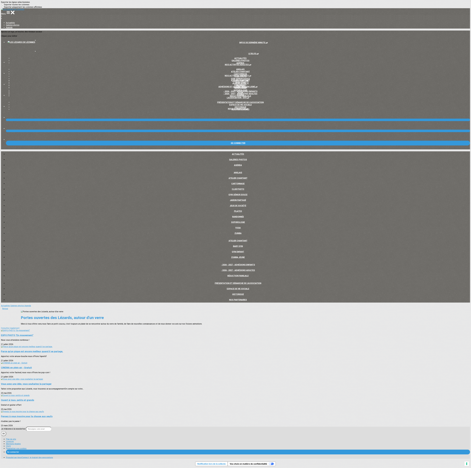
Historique (240, 107)
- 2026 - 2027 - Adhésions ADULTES (240, 94)
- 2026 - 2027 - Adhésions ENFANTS (240, 91)
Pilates (238, 211)
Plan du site (11, 439)
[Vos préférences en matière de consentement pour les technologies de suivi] (466, 463)
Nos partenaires (238, 300)
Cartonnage (240, 74)
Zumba (238, 233)
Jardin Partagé (238, 200)
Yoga (238, 228)
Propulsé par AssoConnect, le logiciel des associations (29, 457)
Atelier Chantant (240, 71)
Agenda (9, 27)
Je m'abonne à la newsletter (13, 429)
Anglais (240, 69)
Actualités (10, 23)
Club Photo (238, 189)
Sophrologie (238, 222)
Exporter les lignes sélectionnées (15, 2)
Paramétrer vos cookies (16, 448)
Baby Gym (240, 82)
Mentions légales (13, 444)
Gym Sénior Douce (240, 78)
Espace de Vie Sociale (240, 105)
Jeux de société (238, 206)
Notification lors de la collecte (211, 464)
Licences (10, 441)
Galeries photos (12, 25)
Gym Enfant (240, 85)
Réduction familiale (240, 96)
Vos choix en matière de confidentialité (248, 464)
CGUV (8, 446)
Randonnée (238, 217)
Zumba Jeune (238, 257)
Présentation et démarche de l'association (240, 102)
